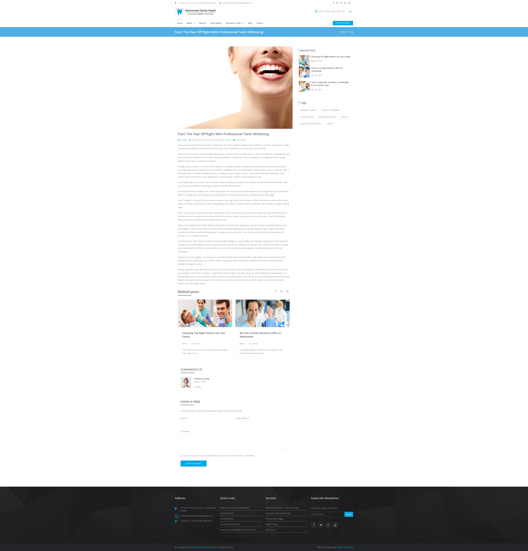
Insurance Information (230, 524)
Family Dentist (307, 117)
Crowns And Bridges (275, 518)
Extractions (271, 529)
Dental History (226, 518)
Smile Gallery (216, 23)
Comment (185, 431)
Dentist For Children (330, 110)
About (190, 23)
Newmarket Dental (327, 117)
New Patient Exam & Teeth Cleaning (282, 507)
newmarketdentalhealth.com (204, 547)
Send (348, 514)
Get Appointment (343, 23)
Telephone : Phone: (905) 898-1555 (196, 521)
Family (344, 117)
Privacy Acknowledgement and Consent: (238, 529)
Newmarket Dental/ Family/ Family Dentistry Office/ (211, 140)
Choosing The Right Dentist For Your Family (204, 334)
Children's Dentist (308, 110)
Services (202, 23)
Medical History (227, 513)
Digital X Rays (272, 524)
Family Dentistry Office (311, 123)
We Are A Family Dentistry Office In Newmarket (260, 334)
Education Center (234, 23)
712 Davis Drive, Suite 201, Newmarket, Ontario (197, 3)
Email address (242, 418)
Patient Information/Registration (234, 507)
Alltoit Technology (345, 547)
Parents (329, 123)
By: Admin (184, 140)
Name (184, 418)
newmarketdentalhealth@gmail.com (237, 3)
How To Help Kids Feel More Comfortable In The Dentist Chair (330, 84)
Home (179, 23)
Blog (250, 23)
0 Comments (240, 140)
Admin (184, 344)
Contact (259, 23)
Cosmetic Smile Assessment (278, 513)
